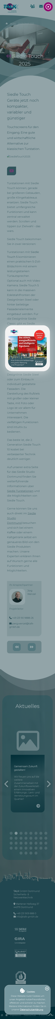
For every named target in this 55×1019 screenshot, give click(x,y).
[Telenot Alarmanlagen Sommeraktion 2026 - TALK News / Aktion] (27, 348)
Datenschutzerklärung (31, 1009)
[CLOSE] (48, 6)
